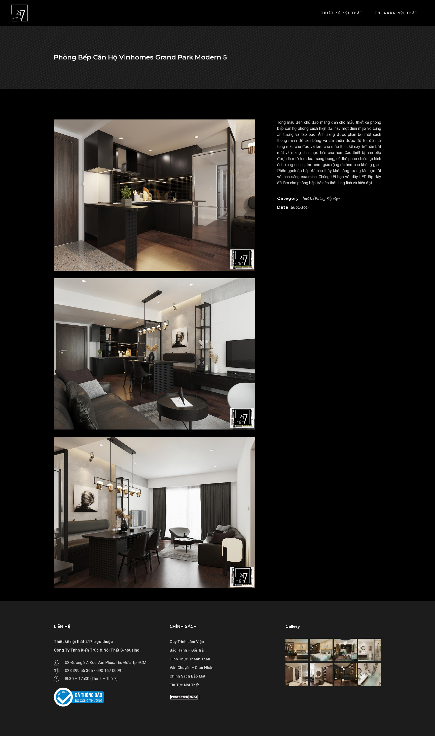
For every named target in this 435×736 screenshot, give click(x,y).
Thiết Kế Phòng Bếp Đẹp (320, 198)
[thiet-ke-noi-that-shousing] (162, 195)
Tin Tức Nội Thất (184, 685)
